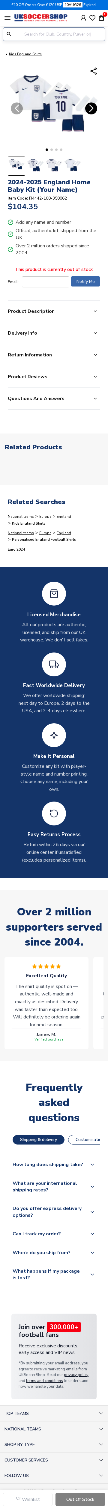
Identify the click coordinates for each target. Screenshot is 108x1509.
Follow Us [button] (16, 1476)
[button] (47, 149)
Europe (45, 516)
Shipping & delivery (38, 1139)
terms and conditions (44, 1381)
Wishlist (30, 1499)
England (64, 516)
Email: (13, 282)
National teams (21, 516)
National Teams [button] (22, 1429)
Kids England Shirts (25, 54)
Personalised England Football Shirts (44, 539)
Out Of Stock (80, 1499)
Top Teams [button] (16, 1413)
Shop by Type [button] (19, 1444)
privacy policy (76, 1375)
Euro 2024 (16, 549)
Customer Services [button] (26, 1460)
